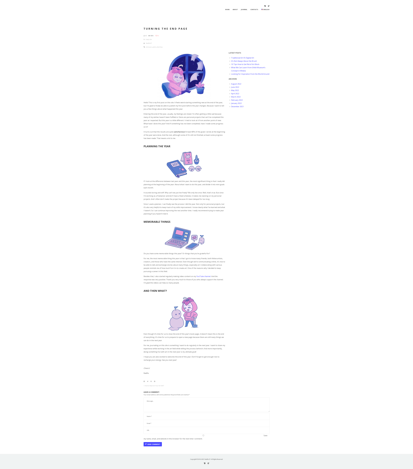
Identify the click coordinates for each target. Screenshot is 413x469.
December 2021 (237, 106)
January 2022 (236, 103)
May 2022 (235, 90)
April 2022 (235, 93)
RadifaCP (149, 43)
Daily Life (149, 39)
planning (159, 47)
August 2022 (236, 84)
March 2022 (236, 97)
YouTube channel (203, 276)
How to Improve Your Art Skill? (154, 386)
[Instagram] (268, 6)
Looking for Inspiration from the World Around (250, 74)
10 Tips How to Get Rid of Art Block (245, 64)
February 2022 (237, 100)
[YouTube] (265, 6)
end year (149, 47)
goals (154, 47)
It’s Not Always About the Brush (244, 61)
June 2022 (235, 87)
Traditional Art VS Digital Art (242, 58)
